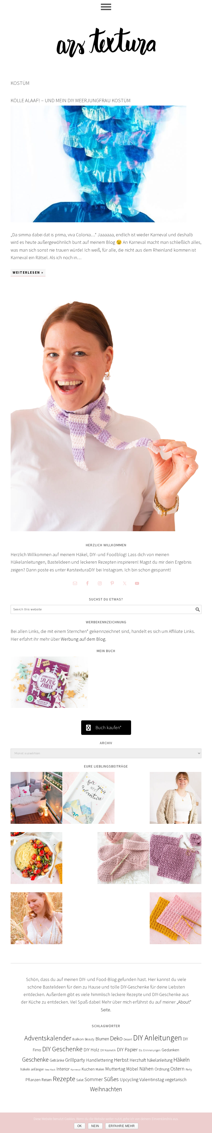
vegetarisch (175, 1079)
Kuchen (88, 1069)
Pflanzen (33, 1079)
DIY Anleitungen (157, 1037)
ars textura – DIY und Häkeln (106, 40)
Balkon (78, 1039)
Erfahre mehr (122, 1126)
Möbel (132, 1069)
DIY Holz (91, 1050)
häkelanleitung (159, 1060)
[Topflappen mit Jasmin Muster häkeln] (175, 861)
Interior (63, 1069)
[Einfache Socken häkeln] (123, 861)
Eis (140, 1050)
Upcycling (129, 1079)
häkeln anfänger (32, 1069)
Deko (116, 1038)
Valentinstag (151, 1079)
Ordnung (162, 1069)
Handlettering (99, 1060)
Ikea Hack (50, 1069)
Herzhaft (138, 1060)
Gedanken (170, 1050)
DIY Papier (127, 1049)
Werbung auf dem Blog (83, 639)
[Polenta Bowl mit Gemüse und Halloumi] (36, 861)
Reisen (47, 1079)
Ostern (177, 1069)
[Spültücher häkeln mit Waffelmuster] (175, 921)
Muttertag (115, 1069)
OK (79, 1126)
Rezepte (64, 1078)
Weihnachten (106, 1089)
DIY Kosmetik (108, 1050)
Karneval (76, 1069)
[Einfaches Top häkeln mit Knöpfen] (36, 921)
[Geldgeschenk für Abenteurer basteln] (89, 801)
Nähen (146, 1069)
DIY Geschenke (62, 1049)
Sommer (94, 1079)
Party (189, 1069)
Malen (100, 1069)
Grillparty (75, 1059)
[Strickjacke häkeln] (175, 801)
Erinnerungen (152, 1050)
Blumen (102, 1039)
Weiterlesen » (28, 272)
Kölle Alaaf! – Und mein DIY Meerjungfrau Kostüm (71, 100)
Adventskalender (47, 1038)
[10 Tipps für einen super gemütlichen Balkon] (36, 801)
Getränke (57, 1060)
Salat (80, 1080)
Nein (95, 1126)
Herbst (121, 1059)
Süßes (111, 1079)
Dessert (128, 1039)
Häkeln (181, 1059)
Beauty (89, 1039)
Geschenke (35, 1059)
